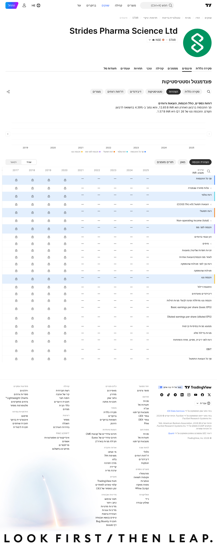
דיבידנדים (144, 459)
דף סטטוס (111, 524)
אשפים (65, 441)
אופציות (145, 480)
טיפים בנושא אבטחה (105, 517)
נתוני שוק (111, 397)
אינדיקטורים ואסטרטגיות (56, 437)
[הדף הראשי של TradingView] (208, 5)
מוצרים (131, 5)
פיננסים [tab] (187, 68)
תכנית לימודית (20, 427)
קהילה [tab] (160, 68)
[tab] (192, 91)
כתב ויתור (111, 502)
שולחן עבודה (142, 502)
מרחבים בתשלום (60, 448)
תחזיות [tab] (138, 68)
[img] (153, 39)
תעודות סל (143, 404)
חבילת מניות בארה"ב (105, 441)
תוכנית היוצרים (61, 401)
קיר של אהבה (62, 394)
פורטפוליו (144, 473)
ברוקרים (91, 5)
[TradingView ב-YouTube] (195, 394)
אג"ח (146, 408)
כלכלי (146, 451)
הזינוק (113, 423)
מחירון (113, 394)
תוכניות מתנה (109, 401)
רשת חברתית (62, 390)
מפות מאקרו (142, 484)
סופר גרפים (143, 390)
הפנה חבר (64, 397)
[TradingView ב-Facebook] (202, 394)
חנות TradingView (106, 480)
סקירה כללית (110, 412)
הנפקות (145, 462)
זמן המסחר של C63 (106, 488)
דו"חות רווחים (142, 455)
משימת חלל (110, 455)
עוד (79, 5)
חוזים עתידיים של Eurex (104, 437)
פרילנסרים (64, 445)
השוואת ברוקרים (108, 419)
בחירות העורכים (61, 427)
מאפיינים (111, 390)
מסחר (66, 419)
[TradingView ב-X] (209, 394)
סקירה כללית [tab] (204, 68)
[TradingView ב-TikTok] (168, 394)
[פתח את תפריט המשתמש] (24, 5)
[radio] (28, 162)
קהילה (118, 5)
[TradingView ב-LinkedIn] (182, 394)
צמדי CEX (144, 415)
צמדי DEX (144, 419)
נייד (147, 498)
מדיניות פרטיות (108, 506)
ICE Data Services (175, 411)
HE (33, 5)
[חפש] (209, 171)
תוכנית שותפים (20, 423)
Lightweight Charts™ (16, 397)
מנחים (66, 409)
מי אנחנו (112, 451)
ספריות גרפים (21, 394)
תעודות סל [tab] (110, 68)
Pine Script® (142, 488)
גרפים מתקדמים (19, 401)
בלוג (114, 459)
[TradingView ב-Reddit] (161, 394)
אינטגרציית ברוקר (19, 419)
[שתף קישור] (8, 91)
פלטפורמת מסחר (19, 405)
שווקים (106, 5)
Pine (146, 423)
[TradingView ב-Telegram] (175, 394)
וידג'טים (24, 390)
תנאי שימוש (110, 498)
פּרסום (24, 415)
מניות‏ (146, 401)
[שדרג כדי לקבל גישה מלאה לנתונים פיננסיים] (16, 180)
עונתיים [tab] (125, 68)
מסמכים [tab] (173, 68)
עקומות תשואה (141, 477)
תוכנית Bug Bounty (106, 521)
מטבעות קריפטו (141, 412)
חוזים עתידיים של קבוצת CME (101, 433)
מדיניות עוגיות (109, 510)
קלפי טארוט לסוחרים (105, 484)
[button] (124, 5)
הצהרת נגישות (109, 513)
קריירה (113, 466)
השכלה (65, 423)
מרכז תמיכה (110, 462)
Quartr (171, 433)
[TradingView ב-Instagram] (188, 394)
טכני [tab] (149, 68)
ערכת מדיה (110, 470)
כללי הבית (64, 405)
